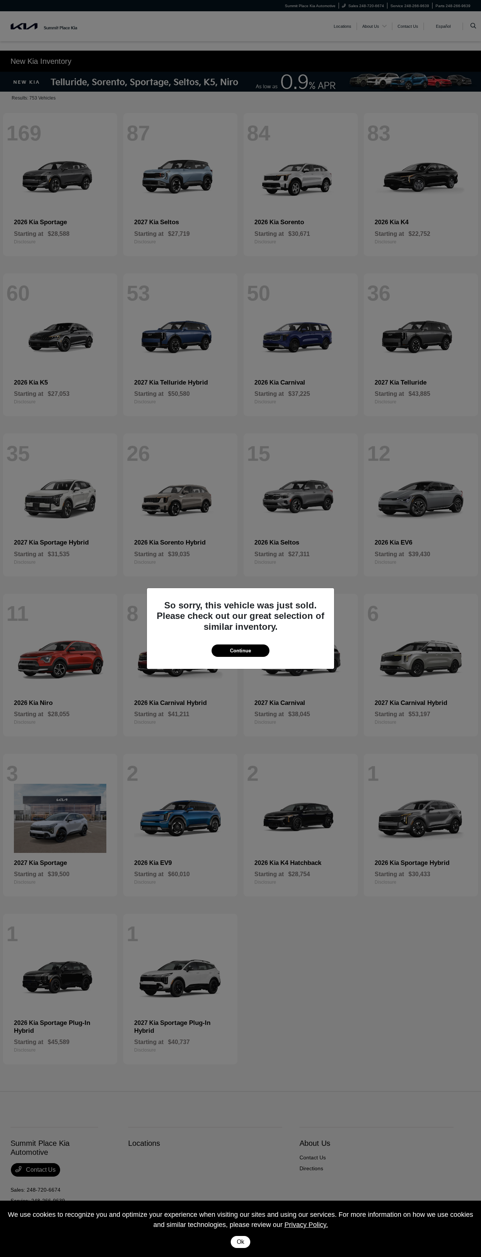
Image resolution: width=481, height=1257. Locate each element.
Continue (240, 650)
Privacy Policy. (306, 1224)
